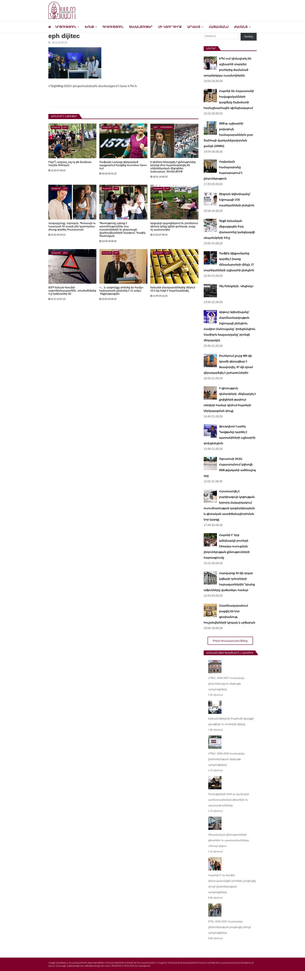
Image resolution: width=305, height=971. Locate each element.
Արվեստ (193, 27)
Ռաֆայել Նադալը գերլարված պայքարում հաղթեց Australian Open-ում (123, 165)
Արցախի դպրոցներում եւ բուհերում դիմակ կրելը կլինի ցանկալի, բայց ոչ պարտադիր (174, 226)
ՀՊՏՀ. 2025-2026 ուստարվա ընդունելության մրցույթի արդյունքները (226, 759)
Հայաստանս (218, 27)
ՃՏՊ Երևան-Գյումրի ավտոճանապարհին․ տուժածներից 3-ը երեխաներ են (72, 290)
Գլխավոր (56, 127)
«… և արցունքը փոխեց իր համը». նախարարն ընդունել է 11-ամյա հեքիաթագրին (121, 290)
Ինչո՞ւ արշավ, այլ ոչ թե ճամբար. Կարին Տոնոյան (70, 164)
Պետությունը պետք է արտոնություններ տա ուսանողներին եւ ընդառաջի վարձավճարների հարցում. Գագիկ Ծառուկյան (122, 229)
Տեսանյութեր (140, 27)
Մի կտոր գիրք (170, 27)
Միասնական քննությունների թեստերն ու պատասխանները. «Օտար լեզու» (229, 840)
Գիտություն (113, 27)
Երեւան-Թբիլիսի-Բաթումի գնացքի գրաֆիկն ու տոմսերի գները (231, 721)
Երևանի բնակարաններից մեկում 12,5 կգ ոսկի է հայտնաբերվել (172, 289)
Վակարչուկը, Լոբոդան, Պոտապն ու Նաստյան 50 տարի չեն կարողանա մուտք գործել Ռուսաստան (72, 226)
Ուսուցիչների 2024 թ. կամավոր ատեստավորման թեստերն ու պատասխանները (228, 800)
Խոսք (89, 27)
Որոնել (248, 36)
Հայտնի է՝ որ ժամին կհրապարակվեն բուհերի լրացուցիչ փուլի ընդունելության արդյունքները (232, 884)
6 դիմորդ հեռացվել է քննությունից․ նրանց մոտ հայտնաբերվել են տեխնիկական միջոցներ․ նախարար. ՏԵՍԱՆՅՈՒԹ (173, 167)
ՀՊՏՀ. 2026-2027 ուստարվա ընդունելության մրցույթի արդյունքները (226, 684)
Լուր (65, 127)
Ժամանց (241, 27)
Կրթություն (65, 27)
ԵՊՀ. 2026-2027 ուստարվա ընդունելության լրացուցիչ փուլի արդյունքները (229, 927)
